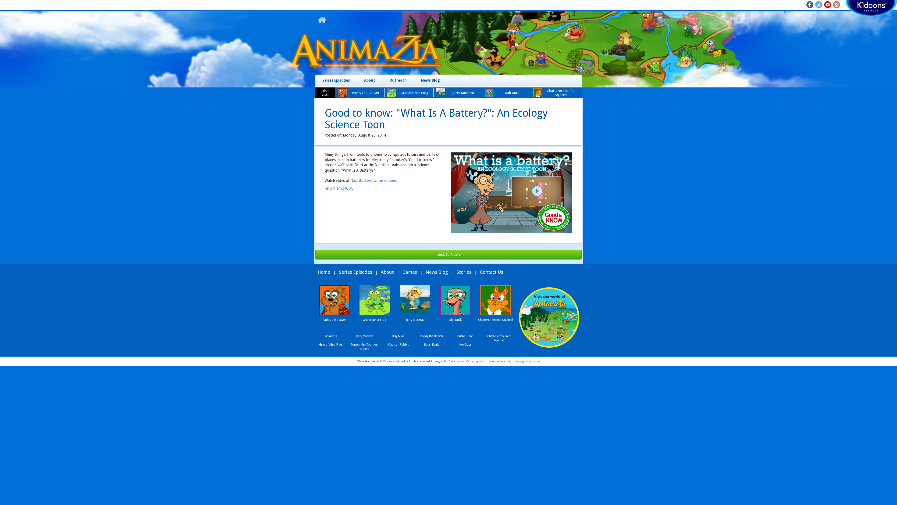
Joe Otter (465, 344)
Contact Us (491, 272)
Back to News (448, 254)
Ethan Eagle (431, 344)
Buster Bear (465, 336)
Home (324, 272)
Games (409, 272)
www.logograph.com (526, 361)
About (369, 80)
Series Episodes (336, 80)
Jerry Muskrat (365, 336)
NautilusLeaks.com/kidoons (373, 180)
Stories (463, 272)
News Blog (430, 80)
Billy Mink (398, 336)
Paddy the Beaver (431, 336)
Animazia (331, 336)
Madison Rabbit (398, 344)
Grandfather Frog (331, 344)
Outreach (398, 80)
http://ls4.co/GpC (339, 188)
